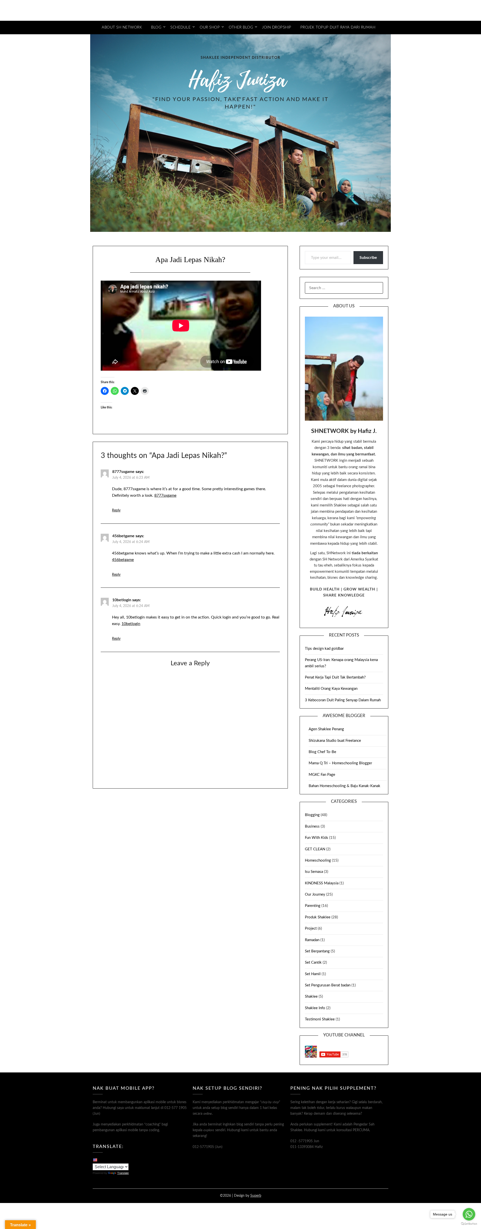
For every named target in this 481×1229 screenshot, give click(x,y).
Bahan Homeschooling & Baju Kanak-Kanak (344, 786)
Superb (255, 1195)
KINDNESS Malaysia (321, 883)
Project (311, 928)
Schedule (180, 27)
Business (312, 826)
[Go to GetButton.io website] (469, 1223)
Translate (123, 1172)
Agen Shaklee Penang (326, 729)
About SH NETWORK (122, 27)
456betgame (123, 536)
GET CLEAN (315, 849)
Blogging (312, 815)
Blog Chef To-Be (322, 752)
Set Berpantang (317, 951)
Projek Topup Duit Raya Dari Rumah (338, 27)
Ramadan (312, 940)
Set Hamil (313, 974)
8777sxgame (123, 472)
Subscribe (368, 258)
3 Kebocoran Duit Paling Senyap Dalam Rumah (343, 700)
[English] (95, 1159)
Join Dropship (276, 27)
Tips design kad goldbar (324, 649)
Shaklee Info (315, 1008)
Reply (116, 510)
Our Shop (210, 27)
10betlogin (121, 600)
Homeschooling (318, 860)
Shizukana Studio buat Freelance (335, 741)
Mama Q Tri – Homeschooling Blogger (340, 763)
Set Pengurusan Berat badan (327, 985)
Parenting (312, 906)
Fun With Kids (316, 838)
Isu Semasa (314, 872)
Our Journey (315, 894)
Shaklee (311, 996)
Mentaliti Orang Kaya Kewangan (331, 689)
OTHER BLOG (241, 27)
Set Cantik (313, 962)
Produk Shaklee (317, 917)
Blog (156, 27)
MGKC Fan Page (322, 775)
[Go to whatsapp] (469, 1214)
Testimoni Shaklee (320, 1019)
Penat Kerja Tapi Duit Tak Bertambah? (335, 677)
